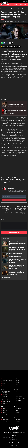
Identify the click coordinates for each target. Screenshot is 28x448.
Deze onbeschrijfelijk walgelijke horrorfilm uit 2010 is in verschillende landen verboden (17, 111)
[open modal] (26, 1)
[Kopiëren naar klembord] (12, 43)
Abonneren (14, 200)
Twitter (22, 181)
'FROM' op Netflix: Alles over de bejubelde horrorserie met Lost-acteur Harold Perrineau (17, 104)
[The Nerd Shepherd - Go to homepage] (4, 1)
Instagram (3, 182)
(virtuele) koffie (5, 179)
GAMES (21, 4)
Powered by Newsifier (14, 445)
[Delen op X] (7, 43)
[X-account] (9, 442)
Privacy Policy (7, 432)
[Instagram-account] (15, 442)
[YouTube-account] (18, 442)
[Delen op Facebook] (4, 43)
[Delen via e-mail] (10, 43)
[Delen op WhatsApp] (2, 43)
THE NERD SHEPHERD (9, 21)
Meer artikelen (6, 277)
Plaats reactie (14, 232)
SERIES (16, 4)
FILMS (11, 4)
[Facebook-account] (12, 442)
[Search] (24, 1)
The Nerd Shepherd (20, 179)
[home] (8, 4)
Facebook (16, 181)
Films (2, 19)
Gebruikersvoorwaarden (18, 432)
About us (14, 435)
